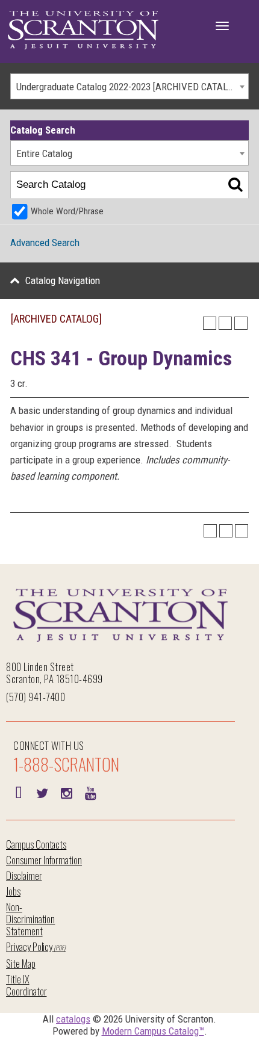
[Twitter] (42, 792)
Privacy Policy (29, 946)
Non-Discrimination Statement (30, 918)
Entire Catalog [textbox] (44, 153)
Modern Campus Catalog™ (153, 1031)
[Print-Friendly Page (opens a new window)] (225, 323)
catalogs (73, 1019)
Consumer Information (44, 859)
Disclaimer (24, 875)
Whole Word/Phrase (67, 211)
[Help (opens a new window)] (241, 323)
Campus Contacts (36, 844)
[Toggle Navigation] (222, 26)
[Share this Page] (209, 323)
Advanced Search (45, 243)
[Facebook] (18, 792)
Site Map (21, 963)
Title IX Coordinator (26, 984)
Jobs (13, 891)
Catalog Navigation (62, 280)
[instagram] (66, 792)
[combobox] (129, 86)
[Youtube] (90, 792)
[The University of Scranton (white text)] (83, 30)
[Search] (235, 185)
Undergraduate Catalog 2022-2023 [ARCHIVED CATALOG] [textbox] (128, 87)
